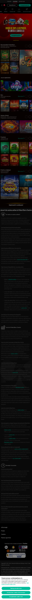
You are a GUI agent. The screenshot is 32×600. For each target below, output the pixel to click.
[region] (16, 588)
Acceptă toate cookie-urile (16, 596)
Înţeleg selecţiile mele (16, 588)
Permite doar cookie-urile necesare (16, 592)
